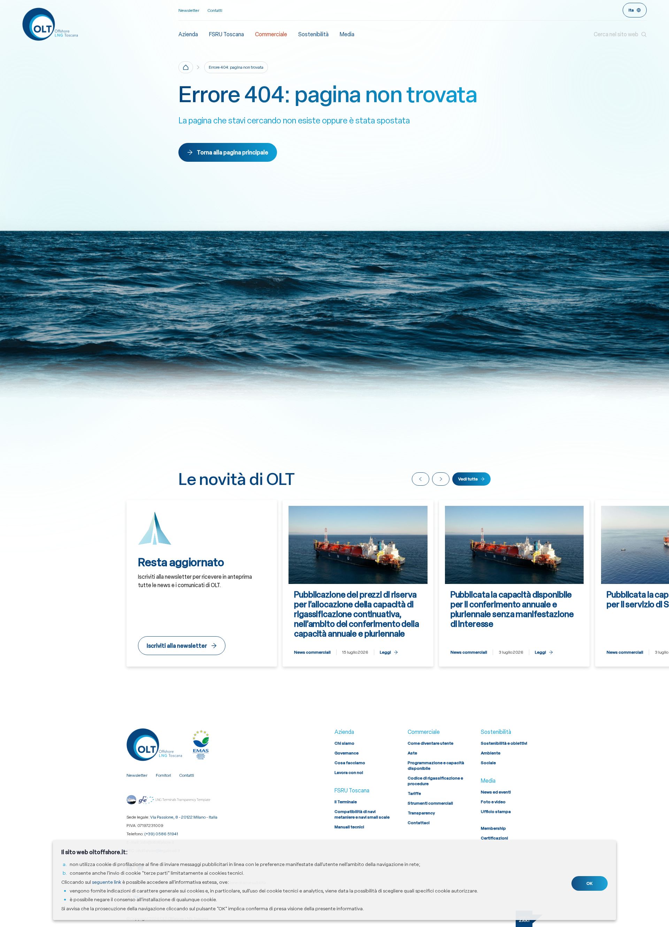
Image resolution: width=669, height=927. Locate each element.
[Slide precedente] (420, 479)
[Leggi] (358, 583)
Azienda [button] (188, 34)
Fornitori (163, 775)
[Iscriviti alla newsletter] (202, 583)
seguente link (106, 882)
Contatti (215, 10)
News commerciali (312, 652)
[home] (185, 67)
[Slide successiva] (440, 479)
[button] (620, 34)
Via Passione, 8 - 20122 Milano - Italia (183, 817)
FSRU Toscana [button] (226, 34)
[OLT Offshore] (100, 24)
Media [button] (347, 34)
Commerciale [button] (271, 34)
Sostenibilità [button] (313, 34)
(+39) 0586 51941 (161, 834)
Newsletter (188, 10)
